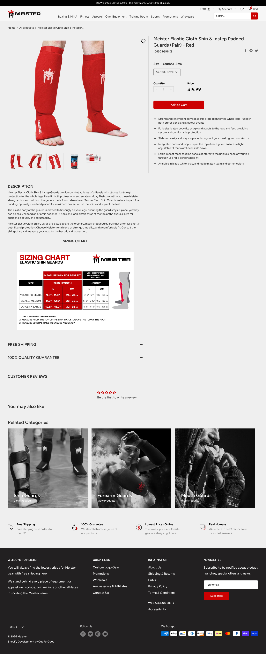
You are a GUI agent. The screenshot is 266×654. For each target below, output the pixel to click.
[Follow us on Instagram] (97, 634)
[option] (16, 161)
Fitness (84, 16)
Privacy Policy (157, 586)
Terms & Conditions (161, 593)
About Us (154, 567)
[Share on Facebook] (245, 50)
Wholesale (187, 16)
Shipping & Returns (161, 573)
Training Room (138, 16)
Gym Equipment (116, 16)
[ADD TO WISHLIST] (143, 41)
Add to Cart (179, 105)
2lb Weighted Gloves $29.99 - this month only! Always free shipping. (133, 3)
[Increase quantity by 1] (171, 89)
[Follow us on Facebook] (83, 634)
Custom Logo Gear (106, 567)
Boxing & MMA (67, 16)
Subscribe (216, 595)
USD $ (13, 626)
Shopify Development (21, 641)
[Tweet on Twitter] (256, 50)
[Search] (254, 15)
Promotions (170, 16)
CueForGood (46, 641)
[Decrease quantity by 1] (156, 89)
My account (225, 9)
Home (11, 27)
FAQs (152, 580)
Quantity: (159, 83)
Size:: (168, 64)
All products (26, 27)
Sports (155, 16)
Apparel (97, 16)
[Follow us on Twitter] (90, 634)
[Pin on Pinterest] (251, 50)
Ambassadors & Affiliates (110, 586)
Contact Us (101, 593)
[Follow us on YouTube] (105, 634)
